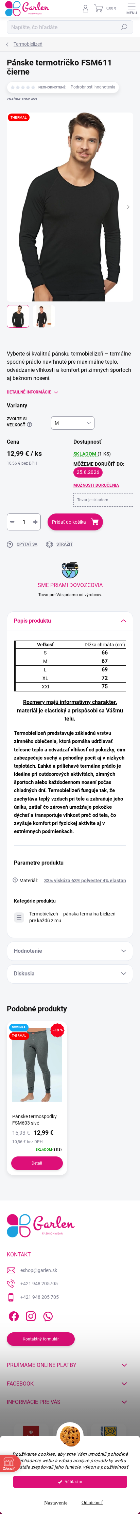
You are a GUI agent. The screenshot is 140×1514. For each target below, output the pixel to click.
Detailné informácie (29, 392)
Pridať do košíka (69, 522)
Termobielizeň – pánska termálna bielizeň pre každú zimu (72, 917)
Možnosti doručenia (96, 485)
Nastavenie (56, 1503)
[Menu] (131, 8)
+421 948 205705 (39, 1283)
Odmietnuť (92, 1502)
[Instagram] (30, 1315)
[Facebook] (13, 1315)
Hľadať (124, 27)
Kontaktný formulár (41, 1339)
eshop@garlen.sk (38, 1270)
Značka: (22, 99)
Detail (37, 1163)
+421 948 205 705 (39, 1297)
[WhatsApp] (47, 1315)
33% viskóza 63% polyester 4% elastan (85, 880)
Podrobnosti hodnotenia (93, 87)
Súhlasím (73, 1481)
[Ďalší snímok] (128, 207)
